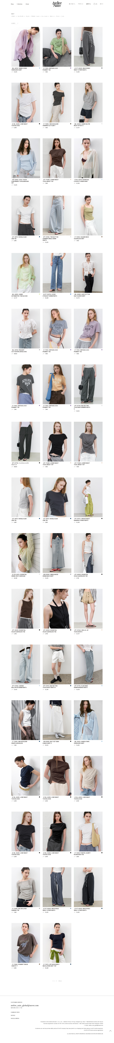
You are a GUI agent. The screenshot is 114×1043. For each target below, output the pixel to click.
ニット (62, 16)
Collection (19, 4)
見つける (71, 4)
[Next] (60, 981)
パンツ (57, 16)
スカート (52, 16)
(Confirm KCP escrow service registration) (93, 1030)
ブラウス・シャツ (35, 16)
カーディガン (21, 16)
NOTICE (13, 1015)
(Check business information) (71, 1023)
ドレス (27, 16)
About (27, 4)
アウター (13, 16)
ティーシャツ (44, 16)
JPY (101, 4)
